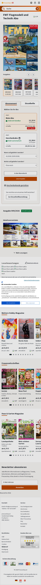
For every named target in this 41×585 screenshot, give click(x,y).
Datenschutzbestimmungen (32, 280)
